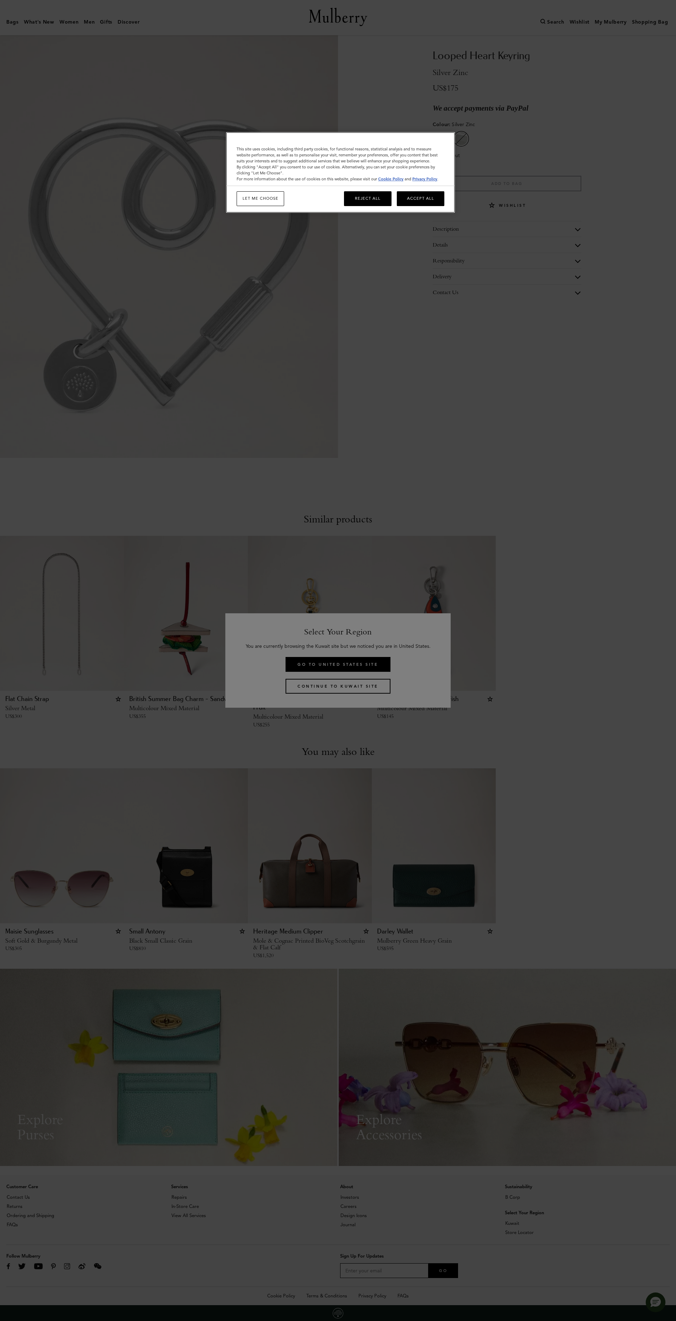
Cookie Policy (390, 178)
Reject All (368, 198)
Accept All (420, 198)
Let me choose (260, 198)
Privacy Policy (424, 178)
